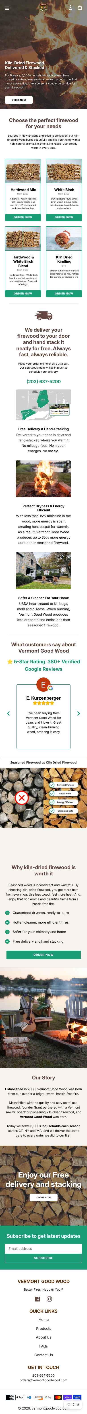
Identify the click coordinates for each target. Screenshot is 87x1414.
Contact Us (43, 1355)
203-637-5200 (43, 1375)
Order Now (19, 100)
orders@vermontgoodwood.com (43, 1380)
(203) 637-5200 (44, 381)
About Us (43, 1337)
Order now (43, 954)
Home (44, 1319)
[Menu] (19, 7)
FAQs (43, 1346)
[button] (80, 7)
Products (43, 1328)
